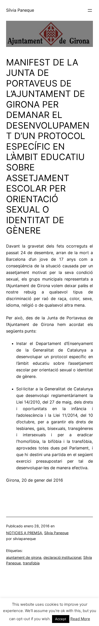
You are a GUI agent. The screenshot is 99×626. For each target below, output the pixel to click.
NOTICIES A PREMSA (24, 533)
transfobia (31, 563)
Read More (80, 618)
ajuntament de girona (23, 557)
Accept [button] (60, 619)
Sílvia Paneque (20, 10)
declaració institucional (62, 557)
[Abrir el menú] (90, 10)
